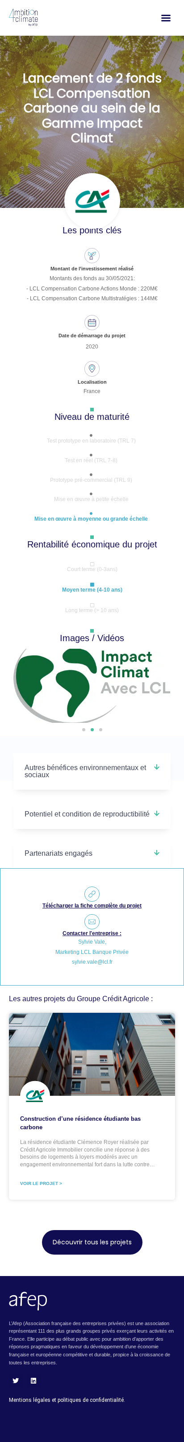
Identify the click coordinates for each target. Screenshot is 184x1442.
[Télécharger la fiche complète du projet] (92, 894)
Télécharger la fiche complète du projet (92, 906)
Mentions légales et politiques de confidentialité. (67, 1400)
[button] (83, 729)
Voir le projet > (41, 1183)
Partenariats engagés (58, 853)
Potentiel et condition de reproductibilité (87, 814)
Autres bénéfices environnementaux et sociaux (85, 771)
